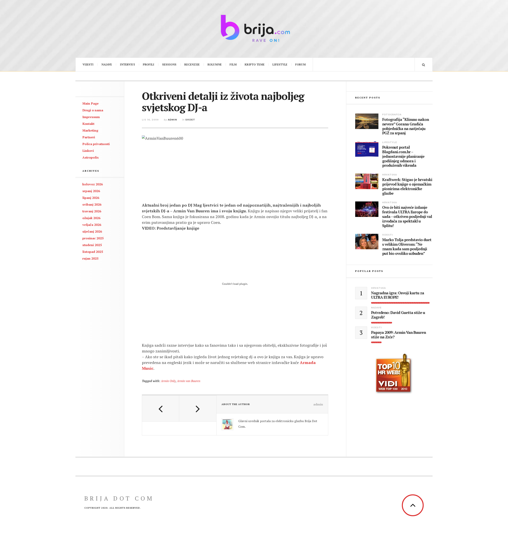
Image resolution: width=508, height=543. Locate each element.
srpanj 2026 (91, 191)
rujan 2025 (90, 258)
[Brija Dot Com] (254, 28)
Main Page (90, 103)
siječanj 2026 (92, 231)
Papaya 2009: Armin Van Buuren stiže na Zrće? (398, 334)
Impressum (91, 117)
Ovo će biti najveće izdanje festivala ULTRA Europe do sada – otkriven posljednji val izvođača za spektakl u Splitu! (407, 216)
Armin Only (168, 381)
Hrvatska (389, 174)
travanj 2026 (91, 211)
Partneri (88, 137)
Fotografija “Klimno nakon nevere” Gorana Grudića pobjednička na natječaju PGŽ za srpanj (405, 126)
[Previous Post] (160, 408)
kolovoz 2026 (92, 184)
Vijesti (88, 64)
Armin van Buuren (188, 381)
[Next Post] (197, 408)
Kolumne (215, 64)
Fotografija (391, 114)
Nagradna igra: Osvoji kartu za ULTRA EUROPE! (397, 295)
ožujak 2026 (91, 218)
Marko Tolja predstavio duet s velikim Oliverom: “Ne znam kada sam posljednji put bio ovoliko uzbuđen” (406, 247)
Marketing (90, 130)
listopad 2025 (92, 251)
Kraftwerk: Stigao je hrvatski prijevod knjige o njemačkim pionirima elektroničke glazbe (407, 186)
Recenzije (192, 64)
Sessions (169, 64)
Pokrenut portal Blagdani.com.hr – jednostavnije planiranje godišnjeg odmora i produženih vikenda (403, 156)
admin (172, 119)
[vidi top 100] (394, 374)
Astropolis (90, 157)
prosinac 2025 (93, 238)
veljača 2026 (91, 224)
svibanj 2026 (91, 204)
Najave (106, 64)
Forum (300, 64)
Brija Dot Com (119, 498)
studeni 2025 (92, 245)
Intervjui (127, 64)
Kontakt (88, 123)
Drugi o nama (92, 110)
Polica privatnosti (96, 144)
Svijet (190, 119)
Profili (148, 64)
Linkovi (88, 150)
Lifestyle (279, 64)
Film (233, 64)
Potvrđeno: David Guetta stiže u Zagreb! (398, 315)
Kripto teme (255, 64)
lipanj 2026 (90, 197)
